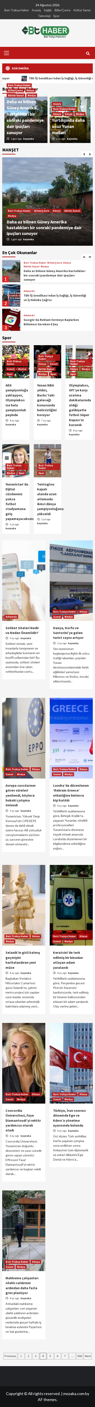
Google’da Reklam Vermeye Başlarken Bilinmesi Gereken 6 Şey (51, 297)
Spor (56, 16)
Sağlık (48, 10)
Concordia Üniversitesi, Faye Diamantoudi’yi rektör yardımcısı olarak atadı (23, 1120)
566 (79, 1356)
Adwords (29, 266)
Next (88, 1356)
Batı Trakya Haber (16, 10)
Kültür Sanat (82, 10)
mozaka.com (73, 1393)
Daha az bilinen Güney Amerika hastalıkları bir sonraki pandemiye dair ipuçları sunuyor (44, 227)
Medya (12, 215)
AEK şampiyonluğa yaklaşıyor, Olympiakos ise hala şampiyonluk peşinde (17, 400)
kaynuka (28, 239)
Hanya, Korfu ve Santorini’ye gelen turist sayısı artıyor (68, 633)
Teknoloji (44, 16)
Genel (68, 114)
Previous (10, 1356)
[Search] (88, 53)
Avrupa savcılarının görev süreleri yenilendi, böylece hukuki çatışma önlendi (21, 795)
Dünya (57, 210)
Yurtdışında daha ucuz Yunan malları (68, 126)
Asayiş (36, 10)
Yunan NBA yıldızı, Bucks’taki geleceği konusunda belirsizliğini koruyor (47, 400)
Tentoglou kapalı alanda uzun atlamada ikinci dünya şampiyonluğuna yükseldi (50, 499)
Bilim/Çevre (62, 10)
